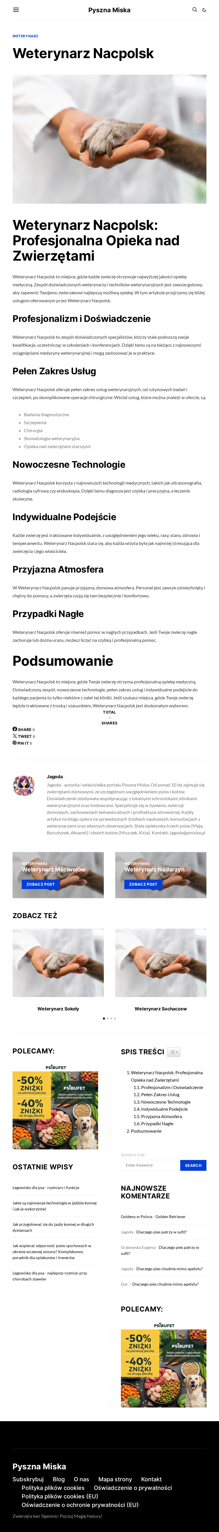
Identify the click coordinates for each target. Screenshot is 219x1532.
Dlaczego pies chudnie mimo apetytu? (169, 1268)
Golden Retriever (170, 1216)
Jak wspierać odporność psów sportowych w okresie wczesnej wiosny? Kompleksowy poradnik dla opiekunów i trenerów (52, 1251)
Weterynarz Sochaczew (161, 1009)
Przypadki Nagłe (157, 1123)
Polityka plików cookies (53, 1487)
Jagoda (55, 776)
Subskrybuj (28, 1479)
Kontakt (151, 1479)
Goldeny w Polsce (136, 1216)
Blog (59, 1479)
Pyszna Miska (109, 10)
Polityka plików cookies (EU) (60, 1496)
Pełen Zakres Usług (160, 1094)
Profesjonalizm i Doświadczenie (172, 1087)
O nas (81, 1479)
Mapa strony (115, 1479)
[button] (204, 10)
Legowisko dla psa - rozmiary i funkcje (46, 1187)
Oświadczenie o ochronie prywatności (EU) (80, 1505)
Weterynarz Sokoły (58, 1009)
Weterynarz (25, 36)
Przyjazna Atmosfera (161, 1116)
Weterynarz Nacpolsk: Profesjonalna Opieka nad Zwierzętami (167, 1076)
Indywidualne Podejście (164, 1109)
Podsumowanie (146, 1130)
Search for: (133, 1155)
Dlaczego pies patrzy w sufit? (161, 1231)
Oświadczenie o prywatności (133, 1487)
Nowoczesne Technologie (165, 1101)
